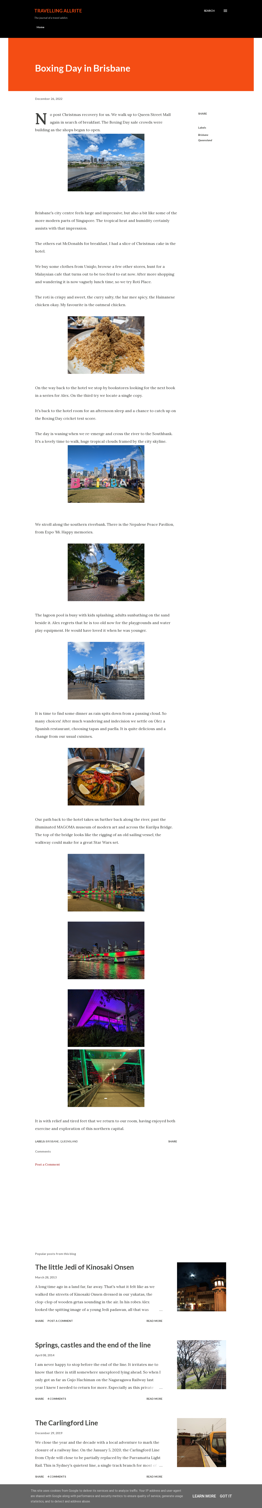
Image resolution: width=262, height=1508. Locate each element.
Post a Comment (47, 1164)
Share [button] (202, 113)
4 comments (57, 1398)
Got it (226, 1496)
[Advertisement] (100, 1204)
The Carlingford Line (66, 1422)
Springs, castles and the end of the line (93, 1345)
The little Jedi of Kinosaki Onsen (84, 1267)
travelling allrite (58, 10)
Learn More (204, 1496)
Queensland (205, 140)
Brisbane (203, 134)
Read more (154, 1320)
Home (40, 27)
